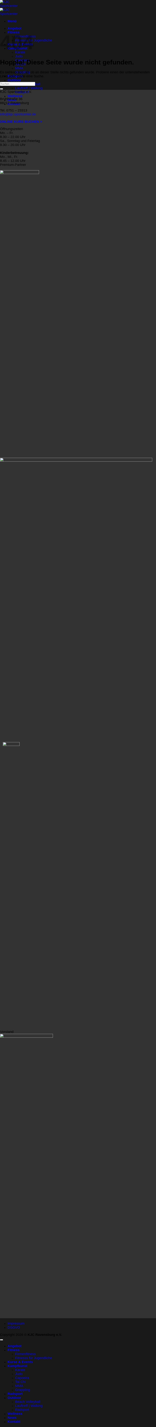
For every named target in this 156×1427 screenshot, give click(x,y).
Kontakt (14, 1422)
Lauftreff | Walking (29, 88)
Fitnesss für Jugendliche (33, 40)
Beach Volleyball (27, 1402)
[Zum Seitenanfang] (1, 1339)
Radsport (15, 1394)
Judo (19, 56)
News (12, 1418)
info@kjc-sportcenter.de (18, 114)
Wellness (15, 96)
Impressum (16, 1323)
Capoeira (22, 1378)
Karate (20, 1370)
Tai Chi (20, 1382)
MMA (19, 68)
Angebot (14, 28)
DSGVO (14, 1327)
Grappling (22, 1390)
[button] (12, 21)
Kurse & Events (20, 1362)
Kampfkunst (17, 1366)
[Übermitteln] (1, 88)
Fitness (14, 1350)
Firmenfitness (25, 1354)
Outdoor (14, 80)
